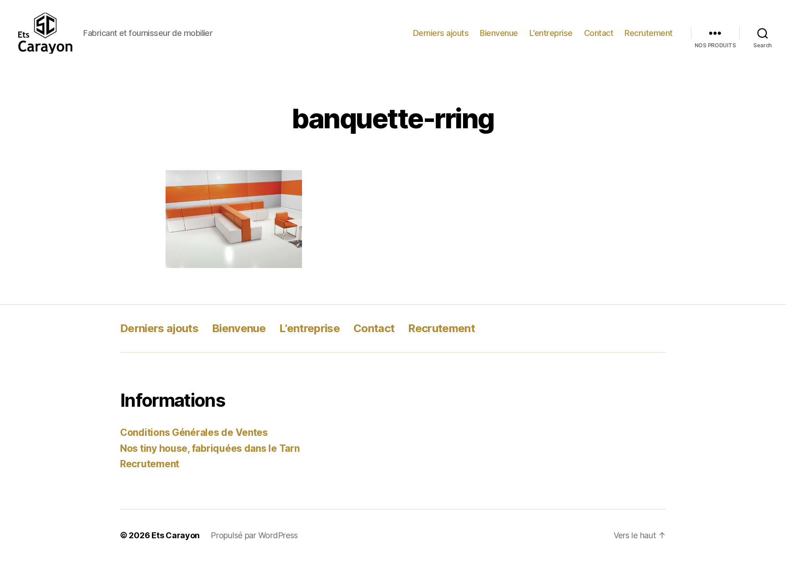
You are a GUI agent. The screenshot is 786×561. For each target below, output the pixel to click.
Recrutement (649, 33)
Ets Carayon (175, 535)
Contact (599, 33)
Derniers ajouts (441, 33)
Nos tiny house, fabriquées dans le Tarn (209, 448)
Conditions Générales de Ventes (194, 432)
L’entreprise (551, 33)
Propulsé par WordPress (254, 535)
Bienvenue (499, 33)
